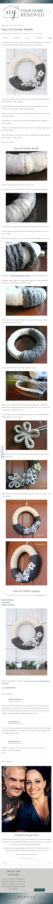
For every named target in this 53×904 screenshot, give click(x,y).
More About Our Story (26, 858)
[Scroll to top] (49, 898)
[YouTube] (19, 897)
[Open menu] (50, 12)
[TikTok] (31, 897)
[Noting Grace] (23, 12)
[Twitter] (6, 1)
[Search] (49, 863)
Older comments (7, 694)
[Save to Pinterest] (2, 455)
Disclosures (42, 894)
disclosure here (42, 595)
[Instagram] (9, 1)
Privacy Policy (31, 894)
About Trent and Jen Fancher (16, 894)
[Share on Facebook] (2, 449)
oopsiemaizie (13, 741)
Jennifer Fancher (7, 33)
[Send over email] (2, 458)
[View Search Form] (50, 2)
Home (3, 25)
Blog (7, 25)
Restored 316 (40, 901)
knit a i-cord (16, 407)
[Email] (34, 897)
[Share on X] (2, 452)
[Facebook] (3, 1)
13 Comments (38, 33)
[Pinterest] (22, 897)
